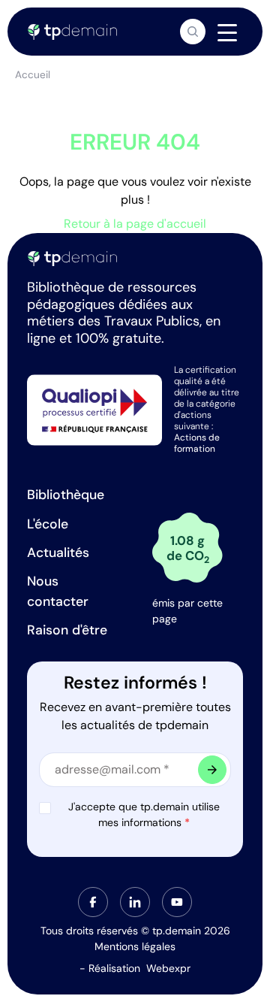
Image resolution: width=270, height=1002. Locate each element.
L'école (47, 524)
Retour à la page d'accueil (135, 224)
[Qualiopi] (94, 408)
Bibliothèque (65, 494)
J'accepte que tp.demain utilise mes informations (144, 814)
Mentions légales (135, 946)
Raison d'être (67, 630)
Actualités (58, 552)
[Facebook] (93, 902)
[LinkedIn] (135, 902)
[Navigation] (227, 32)
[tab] (93, 902)
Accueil (32, 74)
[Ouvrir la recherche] (193, 31)
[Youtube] (177, 902)
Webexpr (168, 968)
